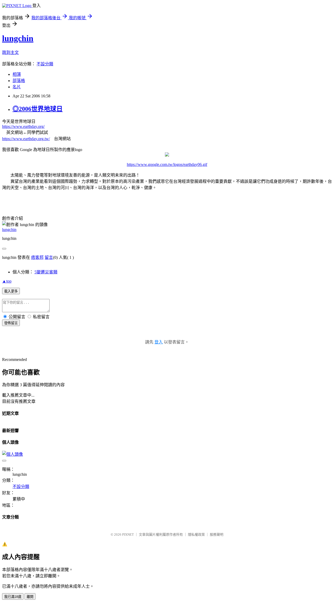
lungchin (17, 38)
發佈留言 (11, 323)
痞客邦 (37, 257)
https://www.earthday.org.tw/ (26, 138)
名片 (17, 87)
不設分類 (45, 64)
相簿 (17, 74)
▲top (6, 281)
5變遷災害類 (45, 272)
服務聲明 (216, 534)
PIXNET (128, 534)
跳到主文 (10, 52)
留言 (49, 257)
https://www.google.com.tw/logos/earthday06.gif (167, 164)
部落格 (19, 80)
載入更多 (11, 291)
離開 (30, 597)
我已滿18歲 (12, 597)
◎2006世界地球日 (38, 108)
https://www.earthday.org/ (23, 126)
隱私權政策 (196, 534)
